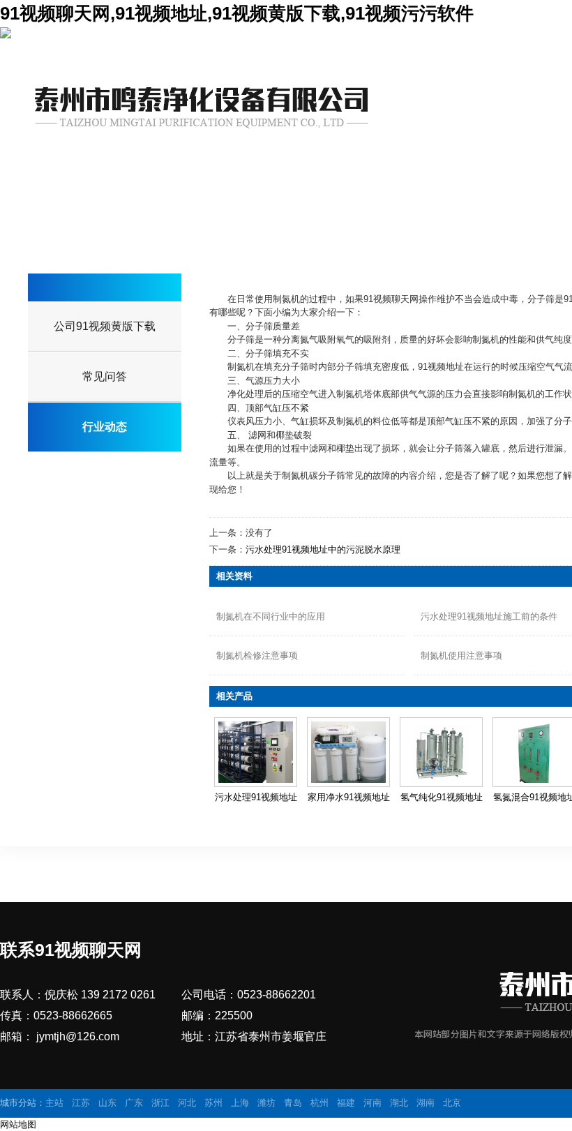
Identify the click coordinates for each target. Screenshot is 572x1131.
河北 (187, 1103)
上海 (240, 1103)
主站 (54, 1103)
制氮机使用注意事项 (461, 655)
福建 (346, 1103)
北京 (452, 1103)
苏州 (213, 1103)
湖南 (425, 1103)
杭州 (319, 1103)
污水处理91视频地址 (256, 797)
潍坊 (266, 1103)
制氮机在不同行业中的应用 (270, 616)
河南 (372, 1103)
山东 (107, 1103)
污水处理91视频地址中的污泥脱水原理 (323, 549)
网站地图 (18, 1124)
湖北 (399, 1103)
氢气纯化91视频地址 (441, 797)
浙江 (160, 1103)
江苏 (81, 1103)
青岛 (293, 1103)
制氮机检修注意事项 (257, 655)
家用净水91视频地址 (349, 797)
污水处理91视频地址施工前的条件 (489, 616)
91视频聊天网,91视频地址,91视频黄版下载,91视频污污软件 (237, 13)
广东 (134, 1103)
